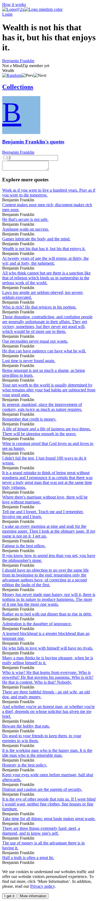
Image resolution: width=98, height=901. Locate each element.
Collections (17, 86)
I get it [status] (9, 896)
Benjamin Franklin (18, 60)
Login (7, 14)
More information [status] (33, 896)
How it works (14, 4)
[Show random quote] (11, 75)
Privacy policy (42, 886)
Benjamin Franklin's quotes (33, 142)
